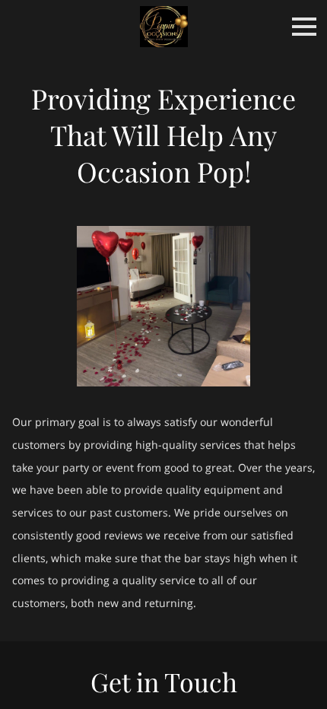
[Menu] (304, 26)
